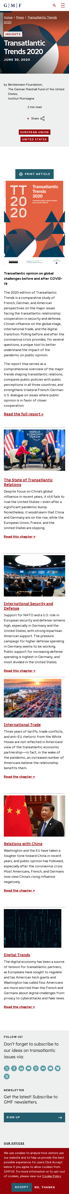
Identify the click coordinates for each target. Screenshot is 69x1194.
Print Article (37, 174)
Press (20, 17)
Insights (13, 34)
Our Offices (14, 1143)
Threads (7, 1076)
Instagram (36, 1068)
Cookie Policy (51, 1176)
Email (50, 1068)
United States (34, 139)
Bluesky (58, 1068)
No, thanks (44, 1187)
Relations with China (23, 843)
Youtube (28, 1068)
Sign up (13, 1117)
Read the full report (24, 414)
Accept (22, 1187)
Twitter (7, 1068)
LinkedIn (21, 1068)
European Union (34, 132)
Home (8, 17)
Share (35, 118)
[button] (54, 5)
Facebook (14, 1068)
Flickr (43, 1068)
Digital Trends (17, 955)
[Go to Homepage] (12, 5)
